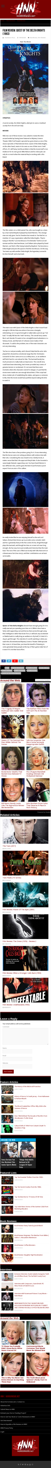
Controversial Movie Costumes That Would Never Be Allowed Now (35, 1348)
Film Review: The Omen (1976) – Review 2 (19, 941)
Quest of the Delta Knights (11, 673)
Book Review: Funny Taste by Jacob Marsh (28, 1225)
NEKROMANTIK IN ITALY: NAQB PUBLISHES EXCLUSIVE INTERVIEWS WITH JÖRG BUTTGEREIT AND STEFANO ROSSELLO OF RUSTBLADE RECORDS (31, 1305)
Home (2, 21)
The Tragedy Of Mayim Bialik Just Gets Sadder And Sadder (12, 711)
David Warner (7, 670)
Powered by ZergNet (44, 812)
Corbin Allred (32, 668)
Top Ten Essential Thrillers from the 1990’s (28, 1177)
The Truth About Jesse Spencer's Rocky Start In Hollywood (36, 1380)
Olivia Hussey (32, 670)
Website (5, 1063)
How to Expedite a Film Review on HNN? (13, 1424)
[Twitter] (23, 1464)
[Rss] (18, 1464)
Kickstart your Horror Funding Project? (13, 1413)
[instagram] (32, 1464)
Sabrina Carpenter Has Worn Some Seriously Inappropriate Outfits (35, 742)
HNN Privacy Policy (6, 1428)
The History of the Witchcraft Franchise (27, 1086)
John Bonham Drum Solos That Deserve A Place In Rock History (37, 805)
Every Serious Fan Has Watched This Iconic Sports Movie (8, 1162)
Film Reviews (11, 21)
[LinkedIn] (28, 1464)
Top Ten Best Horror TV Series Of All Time (28, 1197)
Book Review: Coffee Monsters (24, 1245)
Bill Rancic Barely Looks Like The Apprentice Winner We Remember (12, 805)
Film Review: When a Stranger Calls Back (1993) (22, 973)
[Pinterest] (25, 1464)
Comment (6, 1027)
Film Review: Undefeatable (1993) (16, 1005)
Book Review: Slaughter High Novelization (28, 1255)
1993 (7, 668)
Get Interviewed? (6, 1420)
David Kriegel (44, 668)
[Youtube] (30, 1464)
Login (2, 1432)
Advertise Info (5, 1405)
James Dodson (20, 670)
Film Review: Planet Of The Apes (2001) (18, 909)
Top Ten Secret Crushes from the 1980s (27, 1187)
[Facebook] (20, 1464)
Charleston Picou (10, 37)
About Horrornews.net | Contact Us (12, 1402)
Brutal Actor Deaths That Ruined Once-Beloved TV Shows (11, 774)
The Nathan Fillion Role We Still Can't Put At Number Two (37, 711)
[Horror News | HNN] (26, 9)
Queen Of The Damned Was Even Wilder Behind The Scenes (12, 742)
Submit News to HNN (7, 1409)
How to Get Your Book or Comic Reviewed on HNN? (17, 1417)
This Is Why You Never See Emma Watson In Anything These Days (12, 1380)
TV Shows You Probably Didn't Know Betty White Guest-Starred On (11, 1348)
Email (4, 1056)
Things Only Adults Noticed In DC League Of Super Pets (26, 1163)
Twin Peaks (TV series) (12, 878)
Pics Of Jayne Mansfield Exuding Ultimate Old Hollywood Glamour (35, 774)
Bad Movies (21, 21)
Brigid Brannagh (18, 668)
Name (5, 1048)
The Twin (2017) (9, 846)
